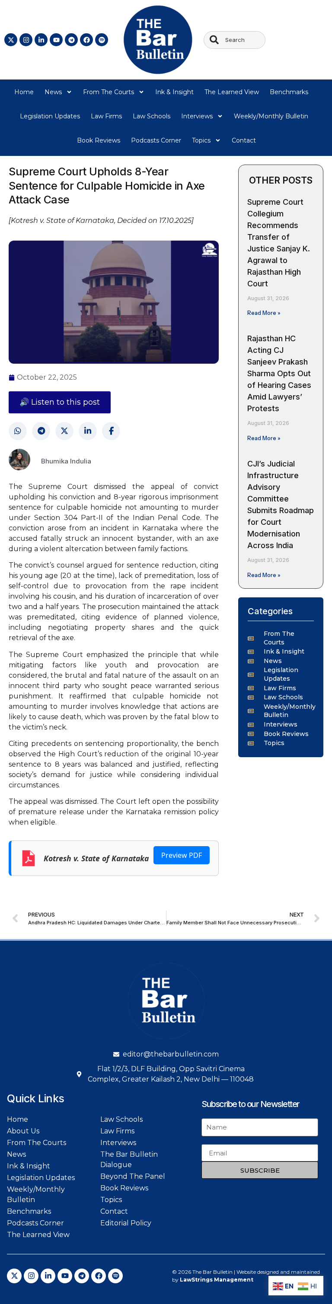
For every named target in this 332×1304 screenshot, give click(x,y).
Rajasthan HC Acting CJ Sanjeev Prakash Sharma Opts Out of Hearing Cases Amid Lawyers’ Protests (279, 373)
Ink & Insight (174, 92)
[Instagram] (25, 39)
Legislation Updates (50, 116)
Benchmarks (289, 92)
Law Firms (106, 116)
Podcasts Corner (156, 140)
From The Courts (108, 92)
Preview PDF (181, 855)
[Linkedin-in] (41, 39)
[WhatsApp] (18, 431)
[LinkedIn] (88, 431)
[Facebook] (86, 39)
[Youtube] (56, 39)
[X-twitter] (10, 39)
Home (24, 92)
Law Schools (151, 116)
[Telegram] (71, 39)
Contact (244, 140)
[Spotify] (101, 39)
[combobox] (235, 40)
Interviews (197, 116)
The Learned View (231, 92)
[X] (64, 431)
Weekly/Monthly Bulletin (271, 116)
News (53, 92)
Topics (201, 140)
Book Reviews (98, 140)
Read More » (264, 312)
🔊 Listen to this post (59, 402)
